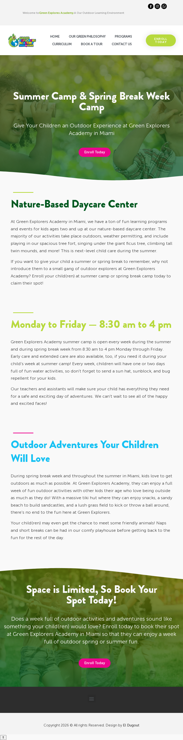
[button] (92, 698)
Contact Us (122, 44)
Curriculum (62, 44)
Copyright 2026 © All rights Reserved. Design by (91, 725)
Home (55, 36)
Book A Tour (91, 44)
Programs (123, 36)
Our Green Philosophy (87, 36)
